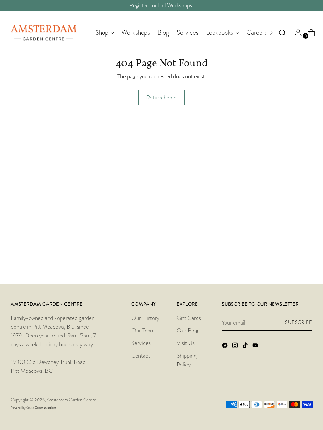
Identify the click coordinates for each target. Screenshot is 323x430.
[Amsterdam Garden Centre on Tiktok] (246, 346)
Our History (145, 318)
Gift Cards (189, 318)
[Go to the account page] (295, 32)
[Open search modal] (282, 32)
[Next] (271, 33)
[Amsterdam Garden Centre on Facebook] (225, 346)
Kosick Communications (41, 407)
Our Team (143, 330)
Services (141, 343)
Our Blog (187, 330)
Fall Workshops (175, 5)
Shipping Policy (187, 360)
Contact (140, 355)
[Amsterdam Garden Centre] (44, 33)
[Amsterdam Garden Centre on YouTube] (256, 346)
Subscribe (298, 322)
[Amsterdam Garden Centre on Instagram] (235, 346)
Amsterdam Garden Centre (71, 400)
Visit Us (186, 343)
